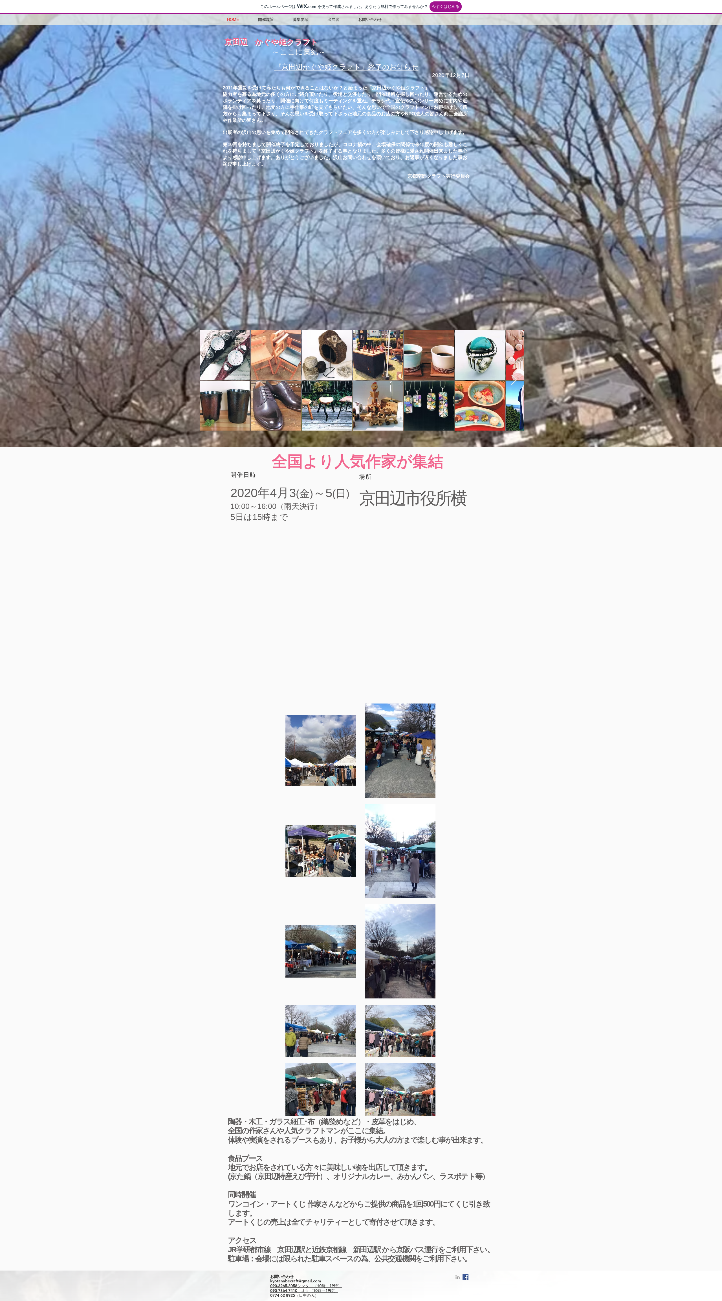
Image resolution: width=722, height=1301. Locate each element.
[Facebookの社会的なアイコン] (465, 1277)
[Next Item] (514, 380)
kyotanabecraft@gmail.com (295, 1281)
